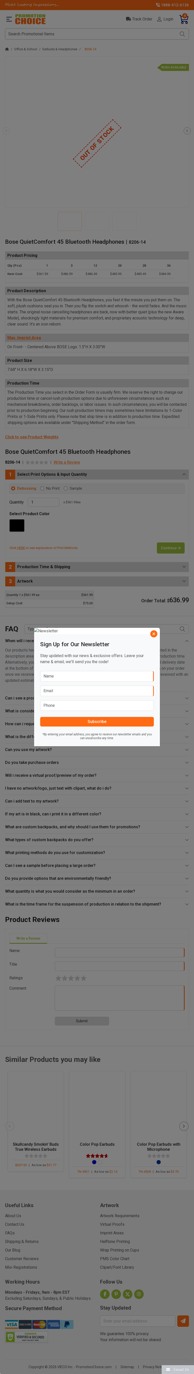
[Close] (153, 633)
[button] (178, 1369)
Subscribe (97, 721)
